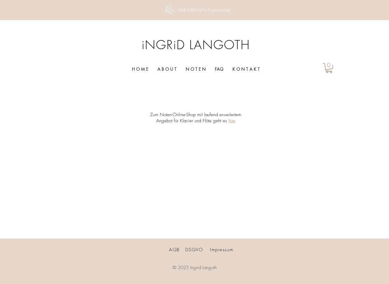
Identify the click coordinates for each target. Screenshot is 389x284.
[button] (329, 68)
